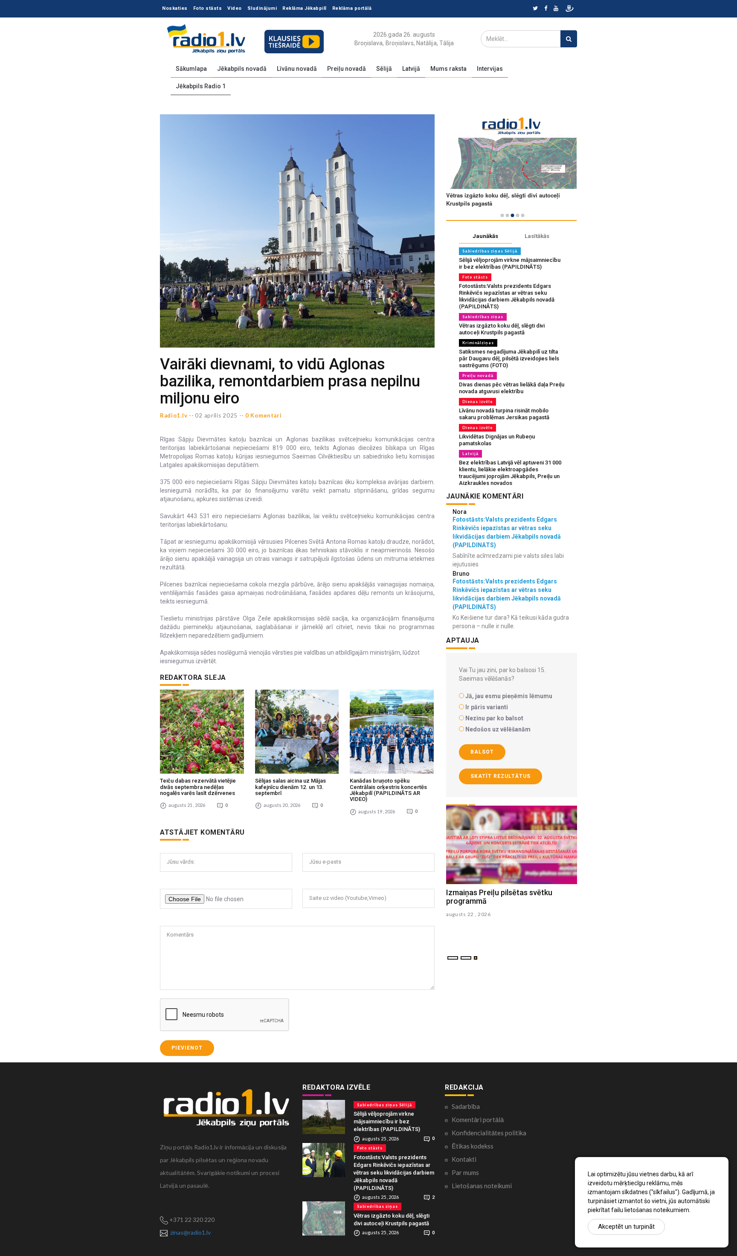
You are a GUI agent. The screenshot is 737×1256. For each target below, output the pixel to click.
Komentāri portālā (478, 1119)
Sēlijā (384, 68)
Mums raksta (448, 68)
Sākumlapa (191, 68)
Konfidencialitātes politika (489, 1133)
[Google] (556, 8)
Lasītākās (537, 236)
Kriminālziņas (478, 342)
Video (234, 8)
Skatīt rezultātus (500, 776)
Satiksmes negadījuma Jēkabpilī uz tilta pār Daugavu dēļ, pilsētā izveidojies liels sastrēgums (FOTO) (509, 358)
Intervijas (490, 68)
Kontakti (464, 1159)
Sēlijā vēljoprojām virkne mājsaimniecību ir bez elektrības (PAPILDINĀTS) (509, 263)
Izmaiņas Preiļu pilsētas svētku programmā (499, 896)
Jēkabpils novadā (242, 68)
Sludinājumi (262, 8)
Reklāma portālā (352, 8)
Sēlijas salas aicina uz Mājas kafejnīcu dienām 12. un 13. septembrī (290, 786)
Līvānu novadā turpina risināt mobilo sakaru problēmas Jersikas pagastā (504, 414)
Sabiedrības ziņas (482, 316)
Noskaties (175, 8)
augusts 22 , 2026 (468, 914)
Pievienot (187, 1048)
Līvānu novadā (297, 68)
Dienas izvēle (477, 401)
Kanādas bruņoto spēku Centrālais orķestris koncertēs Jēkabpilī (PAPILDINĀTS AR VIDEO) (388, 789)
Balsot (482, 752)
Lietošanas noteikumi (482, 1185)
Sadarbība (466, 1106)
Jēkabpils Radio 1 (201, 86)
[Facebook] (546, 8)
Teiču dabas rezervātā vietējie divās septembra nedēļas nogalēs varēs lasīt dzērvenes (198, 786)
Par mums (465, 1172)
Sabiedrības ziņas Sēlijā (489, 251)
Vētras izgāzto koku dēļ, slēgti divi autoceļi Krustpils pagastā (502, 329)
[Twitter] (535, 8)
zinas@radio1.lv (190, 1232)
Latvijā (411, 68)
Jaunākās (485, 236)
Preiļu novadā (346, 68)
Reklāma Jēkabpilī (304, 8)
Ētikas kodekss (472, 1146)
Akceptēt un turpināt (626, 1226)
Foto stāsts (207, 8)
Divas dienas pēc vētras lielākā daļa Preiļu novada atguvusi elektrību (511, 387)
